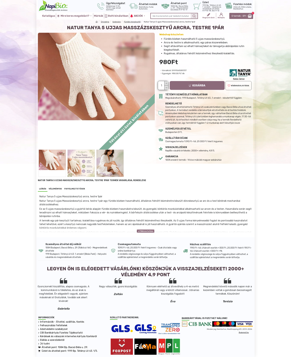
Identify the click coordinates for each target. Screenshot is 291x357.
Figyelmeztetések (74, 189)
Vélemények (55, 189)
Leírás (42, 189)
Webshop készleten (171, 34)
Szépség (116, 22)
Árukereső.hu (244, 332)
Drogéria (105, 22)
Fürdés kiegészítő (132, 22)
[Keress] (194, 15)
